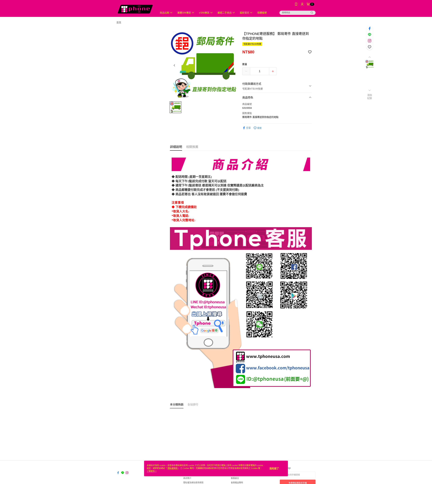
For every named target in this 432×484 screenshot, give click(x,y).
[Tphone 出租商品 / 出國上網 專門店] (135, 8)
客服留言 (235, 478)
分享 (248, 127)
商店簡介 (187, 478)
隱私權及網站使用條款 (193, 482)
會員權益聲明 (237, 482)
